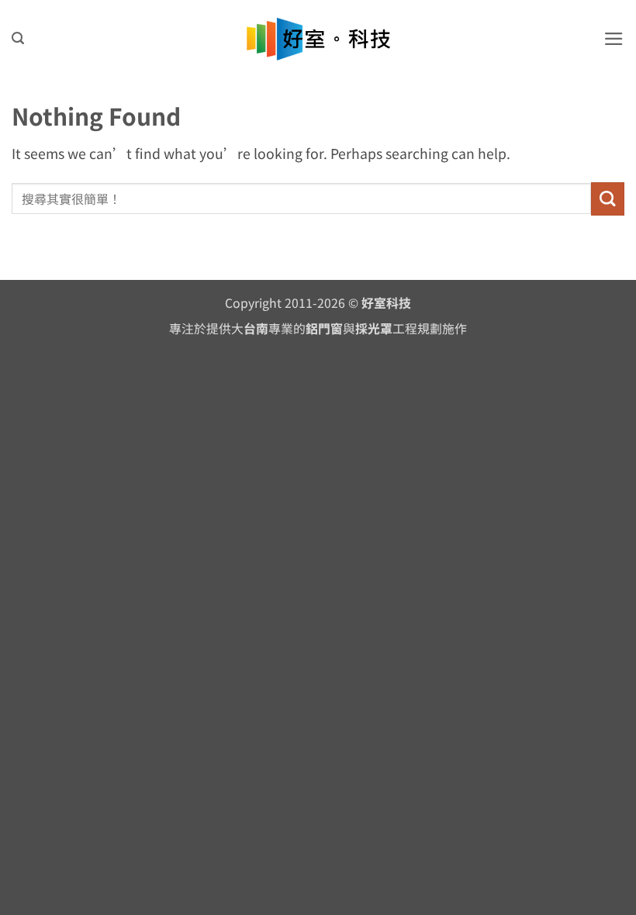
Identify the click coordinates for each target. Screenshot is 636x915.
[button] (18, 38)
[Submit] (607, 199)
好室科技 (386, 303)
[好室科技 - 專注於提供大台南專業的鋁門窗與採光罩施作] (318, 39)
